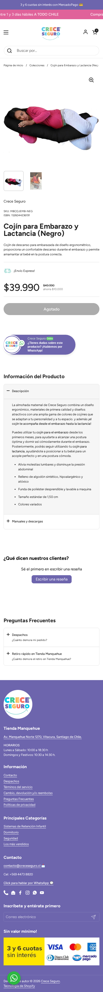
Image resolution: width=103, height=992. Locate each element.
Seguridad (11, 838)
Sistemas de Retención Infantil (25, 826)
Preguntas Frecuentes (19, 799)
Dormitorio (11, 832)
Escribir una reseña (52, 579)
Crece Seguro (50, 981)
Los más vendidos (16, 844)
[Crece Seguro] (51, 32)
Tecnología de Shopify (19, 986)
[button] (94, 32)
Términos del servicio (18, 787)
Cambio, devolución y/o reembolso (28, 793)
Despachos (11, 781)
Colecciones (36, 65)
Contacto (10, 775)
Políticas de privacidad (19, 805)
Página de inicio (13, 65)
